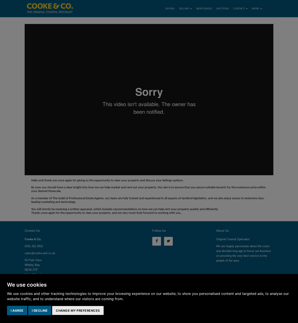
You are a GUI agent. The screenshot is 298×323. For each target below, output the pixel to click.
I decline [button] (40, 310)
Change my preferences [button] (78, 310)
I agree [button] (17, 310)
